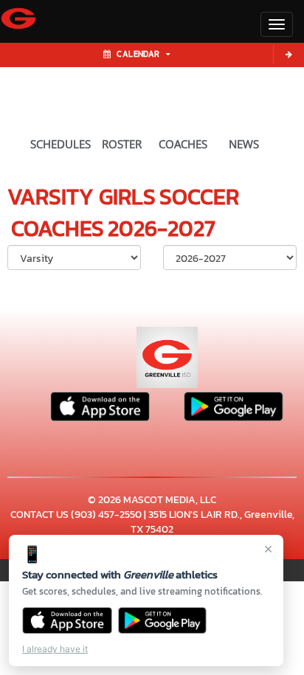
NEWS (244, 143)
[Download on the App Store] (67, 620)
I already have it (55, 648)
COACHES (183, 143)
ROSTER (122, 143)
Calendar (138, 54)
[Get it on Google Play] (162, 620)
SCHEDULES (60, 143)
